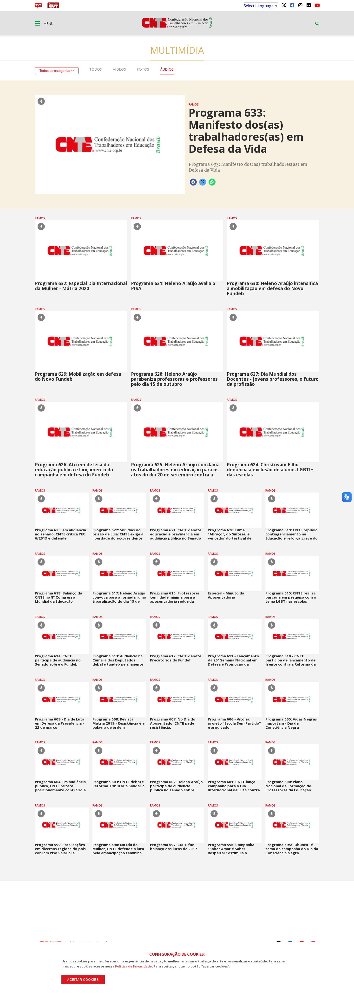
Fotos (143, 69)
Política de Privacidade (133, 966)
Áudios (167, 69)
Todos (95, 69)
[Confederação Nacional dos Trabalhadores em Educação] (177, 27)
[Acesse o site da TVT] (38, 6)
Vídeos (119, 69)
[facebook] (292, 5)
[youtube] (316, 5)
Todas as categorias (55, 71)
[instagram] (300, 5)
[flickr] (308, 5)
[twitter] (284, 5)
